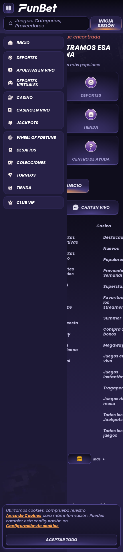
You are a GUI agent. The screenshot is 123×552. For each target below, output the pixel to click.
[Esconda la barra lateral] (8, 8)
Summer (112, 318)
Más (97, 459)
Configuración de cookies (32, 526)
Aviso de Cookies (23, 515)
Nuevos (111, 248)
